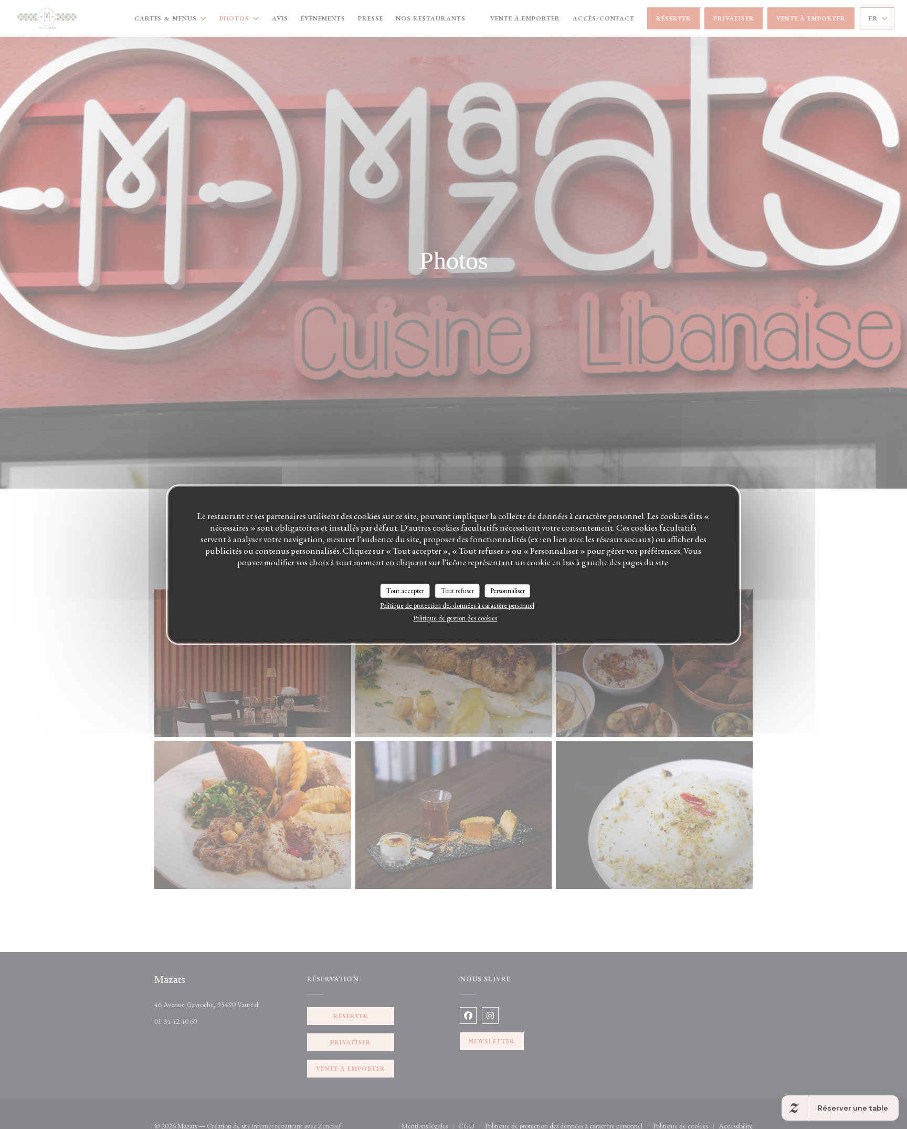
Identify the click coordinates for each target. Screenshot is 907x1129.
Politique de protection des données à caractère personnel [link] (457, 605)
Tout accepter (405, 590)
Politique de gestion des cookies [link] (455, 618)
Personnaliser (507, 590)
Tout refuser (457, 590)
